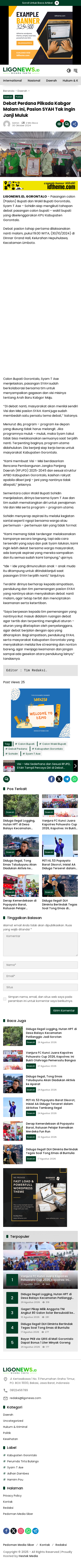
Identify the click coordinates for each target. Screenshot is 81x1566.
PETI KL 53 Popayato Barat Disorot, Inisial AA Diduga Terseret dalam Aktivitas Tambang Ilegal (58, 864)
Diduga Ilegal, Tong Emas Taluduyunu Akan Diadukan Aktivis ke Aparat (20, 864)
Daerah (8, 96)
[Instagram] (21, 1531)
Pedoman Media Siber (18, 1514)
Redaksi (8, 1508)
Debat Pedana (17, 749)
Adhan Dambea (18, 1473)
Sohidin (13, 754)
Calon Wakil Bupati (54, 744)
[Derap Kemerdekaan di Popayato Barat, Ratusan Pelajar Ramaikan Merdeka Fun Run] (21, 886)
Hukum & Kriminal (15, 1427)
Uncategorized (13, 1421)
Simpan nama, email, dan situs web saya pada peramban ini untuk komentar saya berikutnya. (40, 999)
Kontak (8, 1502)
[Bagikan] (74, 124)
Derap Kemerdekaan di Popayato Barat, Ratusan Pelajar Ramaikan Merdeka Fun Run (20, 904)
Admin (15, 123)
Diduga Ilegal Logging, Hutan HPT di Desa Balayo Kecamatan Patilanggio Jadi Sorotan (21, 824)
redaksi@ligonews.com (25, 1398)
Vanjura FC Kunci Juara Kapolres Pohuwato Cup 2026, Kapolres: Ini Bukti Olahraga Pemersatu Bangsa (59, 824)
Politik (19, 96)
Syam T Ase (33, 754)
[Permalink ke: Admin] (7, 124)
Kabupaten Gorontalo (49, 749)
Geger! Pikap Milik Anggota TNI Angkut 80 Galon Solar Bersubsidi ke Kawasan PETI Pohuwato (47, 1311)
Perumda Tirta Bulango (23, 1461)
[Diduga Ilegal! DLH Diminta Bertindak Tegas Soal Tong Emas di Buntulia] (60, 886)
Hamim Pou (15, 1480)
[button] (68, 70)
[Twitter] (59, 779)
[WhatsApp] (74, 779)
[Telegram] (67, 779)
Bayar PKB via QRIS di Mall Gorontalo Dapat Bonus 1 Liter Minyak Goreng (47, 1341)
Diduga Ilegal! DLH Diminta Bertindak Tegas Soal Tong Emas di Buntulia (59, 904)
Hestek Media (28, 1556)
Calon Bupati (26, 744)
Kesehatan (10, 1439)
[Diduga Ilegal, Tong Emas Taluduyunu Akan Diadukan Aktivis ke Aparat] (21, 846)
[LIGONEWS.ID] (21, 70)
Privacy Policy (12, 1496)
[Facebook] (51, 779)
